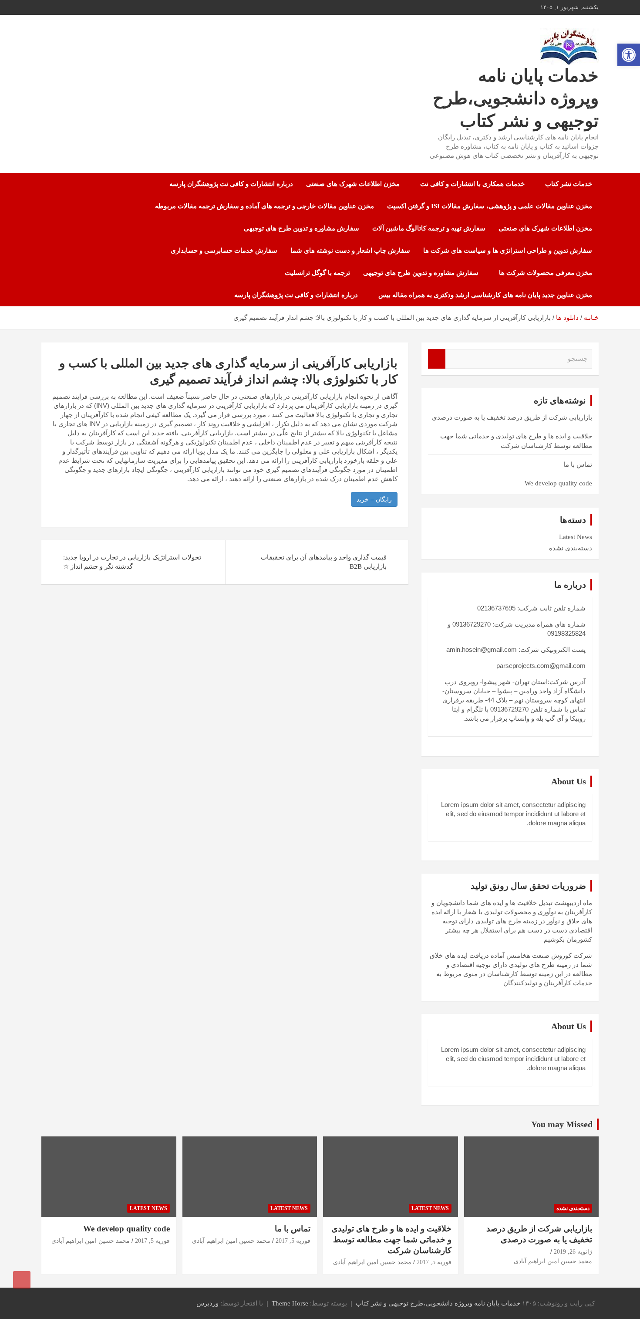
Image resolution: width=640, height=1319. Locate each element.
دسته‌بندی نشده (570, 548)
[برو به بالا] (21, 1279)
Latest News (575, 536)
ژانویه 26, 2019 (573, 1251)
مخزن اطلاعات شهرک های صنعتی (353, 183)
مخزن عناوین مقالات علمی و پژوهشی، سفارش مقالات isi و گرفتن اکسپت (489, 206)
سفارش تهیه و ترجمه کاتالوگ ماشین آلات (428, 228)
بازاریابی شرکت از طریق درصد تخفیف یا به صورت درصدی (512, 417)
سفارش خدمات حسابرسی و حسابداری (224, 250)
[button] (628, 55)
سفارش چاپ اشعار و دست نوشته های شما (350, 250)
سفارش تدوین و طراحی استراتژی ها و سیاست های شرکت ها (507, 250)
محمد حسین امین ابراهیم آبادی (553, 1261)
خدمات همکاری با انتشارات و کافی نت (472, 183)
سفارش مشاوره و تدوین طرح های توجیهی (301, 228)
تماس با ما (577, 464)
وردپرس (207, 1303)
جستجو (436, 359)
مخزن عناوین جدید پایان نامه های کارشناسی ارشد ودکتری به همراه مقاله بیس (485, 295)
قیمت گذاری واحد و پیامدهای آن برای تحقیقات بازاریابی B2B (324, 562)
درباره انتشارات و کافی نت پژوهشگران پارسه (231, 183)
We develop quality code (558, 483)
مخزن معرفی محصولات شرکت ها (545, 272)
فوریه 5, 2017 (434, 1262)
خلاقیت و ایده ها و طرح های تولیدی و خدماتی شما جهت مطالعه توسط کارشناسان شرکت (391, 1239)
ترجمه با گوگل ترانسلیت (317, 272)
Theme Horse (290, 1303)
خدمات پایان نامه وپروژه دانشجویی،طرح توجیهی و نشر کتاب (516, 98)
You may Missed (562, 1124)
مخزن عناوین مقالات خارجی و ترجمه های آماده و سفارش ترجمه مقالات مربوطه (264, 206)
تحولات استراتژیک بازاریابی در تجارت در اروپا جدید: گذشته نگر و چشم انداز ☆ (132, 562)
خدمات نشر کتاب (568, 183)
